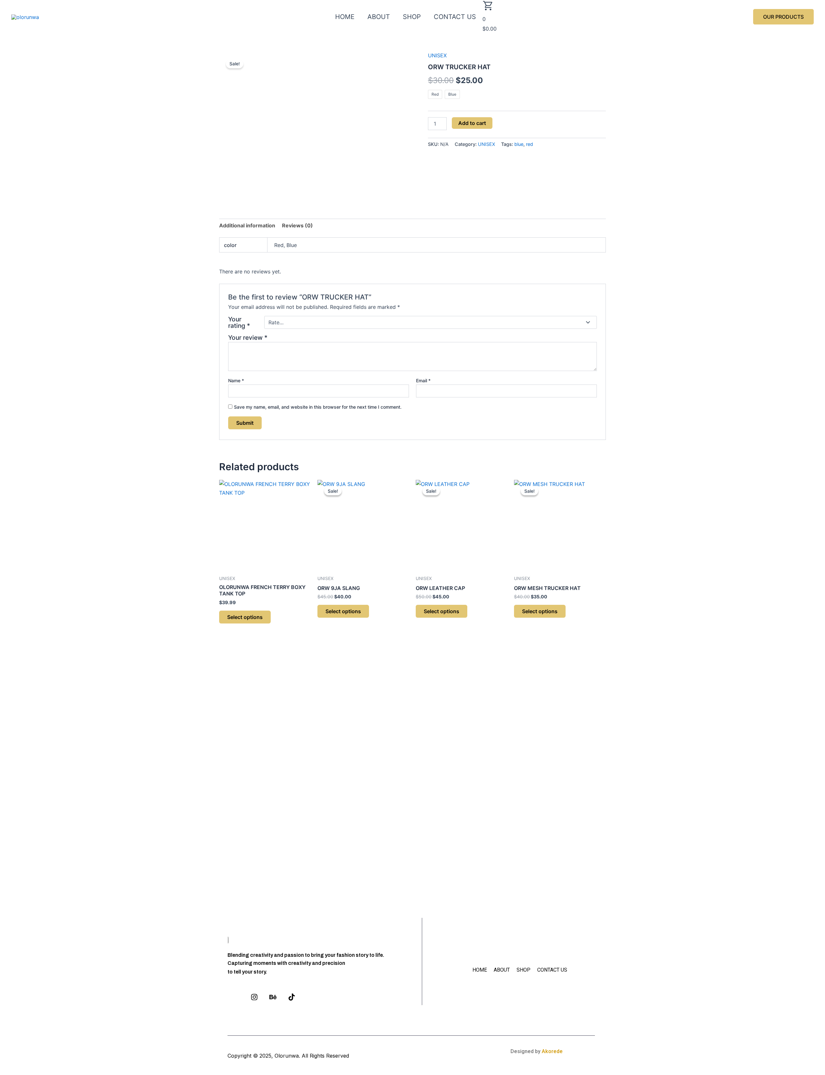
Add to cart (472, 123)
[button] (783, 16)
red (529, 144)
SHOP (412, 17)
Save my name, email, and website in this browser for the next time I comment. (318, 407)
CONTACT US (455, 17)
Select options (245, 617)
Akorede (552, 1051)
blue (518, 144)
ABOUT (378, 17)
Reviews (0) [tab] (297, 225)
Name (236, 380)
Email (423, 380)
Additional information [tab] (247, 225)
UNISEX (437, 55)
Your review (247, 337)
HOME (344, 17)
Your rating (239, 322)
